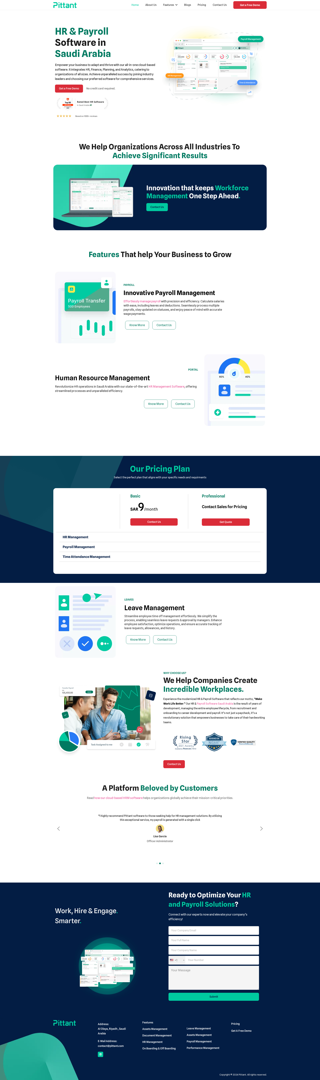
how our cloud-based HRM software (118, 798)
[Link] (65, 5)
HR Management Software (166, 386)
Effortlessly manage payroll (142, 301)
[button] (58, 828)
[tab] (160, 537)
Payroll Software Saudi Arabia (215, 703)
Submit (214, 996)
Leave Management (154, 608)
